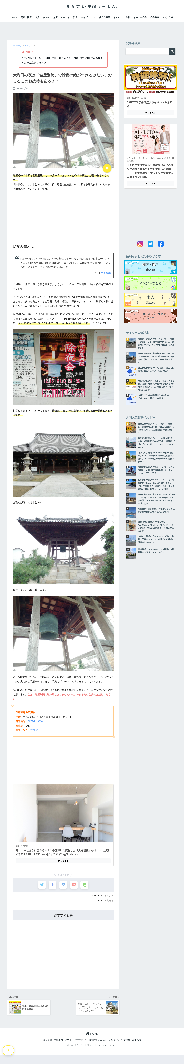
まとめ (117, 17)
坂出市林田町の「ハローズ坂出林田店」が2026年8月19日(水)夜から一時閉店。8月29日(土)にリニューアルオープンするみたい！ (156, 442)
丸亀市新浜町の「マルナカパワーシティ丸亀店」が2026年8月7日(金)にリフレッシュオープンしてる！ (156, 470)
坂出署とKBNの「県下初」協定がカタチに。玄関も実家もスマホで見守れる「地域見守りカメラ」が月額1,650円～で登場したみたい (156, 385)
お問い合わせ (123, 1040)
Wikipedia (106, 272)
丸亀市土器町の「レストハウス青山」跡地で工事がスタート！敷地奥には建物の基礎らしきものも (156, 539)
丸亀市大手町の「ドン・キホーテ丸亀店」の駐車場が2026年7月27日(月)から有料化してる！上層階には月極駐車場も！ (156, 428)
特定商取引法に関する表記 (102, 1040)
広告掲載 (154, 17)
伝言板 (127, 17)
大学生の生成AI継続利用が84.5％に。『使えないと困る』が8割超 (155, 396)
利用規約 (58, 1040)
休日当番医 (104, 17)
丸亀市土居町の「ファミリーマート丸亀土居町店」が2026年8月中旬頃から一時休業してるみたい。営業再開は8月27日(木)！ (156, 343)
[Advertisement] (92, 28)
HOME (94, 1033)
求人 (37, 17)
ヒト (93, 17)
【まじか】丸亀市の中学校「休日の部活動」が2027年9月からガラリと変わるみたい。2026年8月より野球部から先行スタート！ (156, 457)
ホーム (14, 17)
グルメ (46, 17)
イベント (65, 17)
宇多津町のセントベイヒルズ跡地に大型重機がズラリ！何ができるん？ (156, 550)
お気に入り (167, 17)
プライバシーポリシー (76, 1040)
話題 (75, 17)
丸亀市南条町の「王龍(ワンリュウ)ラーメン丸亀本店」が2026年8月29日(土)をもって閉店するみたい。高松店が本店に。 (156, 358)
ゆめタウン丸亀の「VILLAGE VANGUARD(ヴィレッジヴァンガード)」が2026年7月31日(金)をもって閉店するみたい (156, 526)
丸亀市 (110, 900)
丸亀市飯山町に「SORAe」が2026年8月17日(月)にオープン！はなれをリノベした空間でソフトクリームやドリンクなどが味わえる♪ (156, 499)
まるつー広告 (140, 17)
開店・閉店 (26, 17)
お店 (55, 17)
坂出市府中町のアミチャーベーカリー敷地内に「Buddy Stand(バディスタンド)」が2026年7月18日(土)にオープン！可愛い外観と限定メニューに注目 (156, 484)
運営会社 (47, 1040)
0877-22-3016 (35, 721)
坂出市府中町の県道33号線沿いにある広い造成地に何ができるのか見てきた (156, 510)
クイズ (84, 17)
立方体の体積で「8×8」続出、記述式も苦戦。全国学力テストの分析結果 (156, 369)
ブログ (34, 730)
